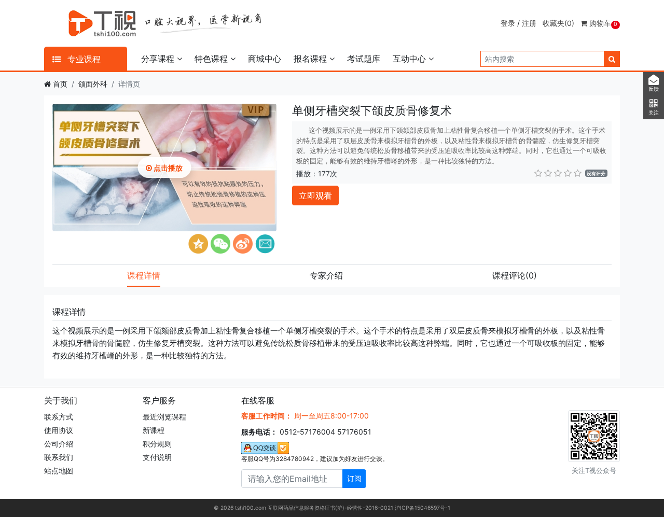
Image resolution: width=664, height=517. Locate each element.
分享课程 (159, 58)
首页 (60, 83)
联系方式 (58, 416)
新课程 (153, 430)
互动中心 (410, 58)
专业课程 (83, 59)
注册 (529, 23)
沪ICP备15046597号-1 (422, 508)
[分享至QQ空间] (198, 243)
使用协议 (58, 430)
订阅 (354, 478)
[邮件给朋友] (265, 243)
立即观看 (315, 195)
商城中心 (264, 58)
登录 (508, 23)
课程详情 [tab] (143, 275)
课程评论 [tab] (514, 275)
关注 (653, 112)
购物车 (602, 23)
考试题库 (363, 58)
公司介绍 (58, 443)
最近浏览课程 (164, 416)
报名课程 (311, 58)
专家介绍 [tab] (326, 275)
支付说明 (157, 457)
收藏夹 (558, 23)
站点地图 (58, 470)
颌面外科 (92, 83)
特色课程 (212, 58)
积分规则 (157, 443)
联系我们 (58, 457)
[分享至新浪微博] (242, 243)
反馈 (653, 89)
